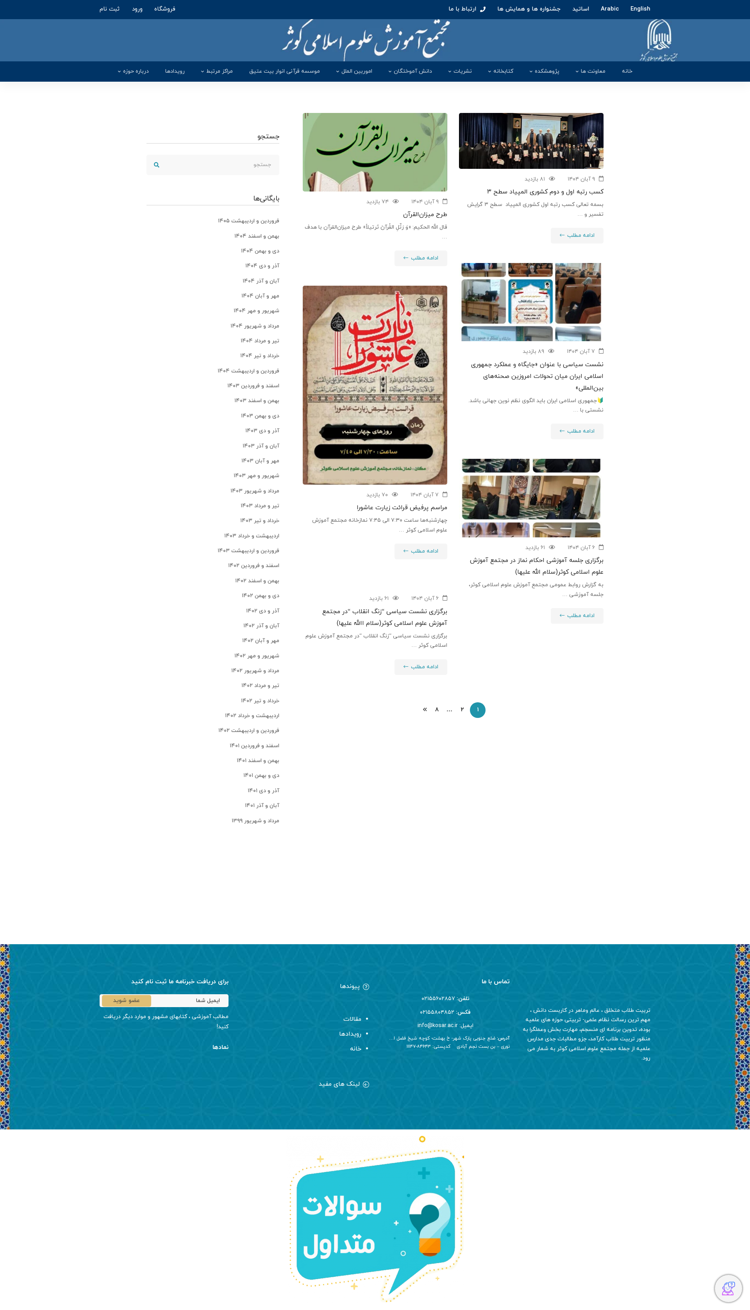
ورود (137, 9)
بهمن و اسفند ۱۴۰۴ (256, 236)
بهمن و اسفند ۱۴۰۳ (256, 400)
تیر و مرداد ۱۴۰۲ (260, 685)
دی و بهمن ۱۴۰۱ (261, 775)
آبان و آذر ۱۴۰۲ (261, 626)
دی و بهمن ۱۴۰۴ (260, 251)
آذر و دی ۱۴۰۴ (262, 266)
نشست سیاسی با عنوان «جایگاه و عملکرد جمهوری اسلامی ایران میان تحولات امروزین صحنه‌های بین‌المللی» (537, 376)
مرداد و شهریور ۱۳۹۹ (255, 821)
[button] (304, 987)
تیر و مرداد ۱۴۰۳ (260, 506)
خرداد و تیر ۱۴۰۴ (259, 356)
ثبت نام (110, 9)
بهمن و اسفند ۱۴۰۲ (257, 581)
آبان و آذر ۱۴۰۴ (261, 281)
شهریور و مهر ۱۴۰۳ (256, 476)
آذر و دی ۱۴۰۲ (262, 611)
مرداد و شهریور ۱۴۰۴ (254, 326)
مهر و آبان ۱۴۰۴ (260, 296)
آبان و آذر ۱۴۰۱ (262, 805)
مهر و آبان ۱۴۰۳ (260, 461)
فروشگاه (164, 9)
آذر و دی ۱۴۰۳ (262, 431)
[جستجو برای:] (212, 164)
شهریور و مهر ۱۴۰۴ (256, 311)
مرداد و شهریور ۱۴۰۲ (255, 671)
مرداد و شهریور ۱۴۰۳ (254, 491)
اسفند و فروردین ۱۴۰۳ (253, 386)
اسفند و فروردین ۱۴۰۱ (254, 746)
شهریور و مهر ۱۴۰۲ (256, 656)
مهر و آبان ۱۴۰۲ (260, 640)
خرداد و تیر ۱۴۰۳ (259, 520)
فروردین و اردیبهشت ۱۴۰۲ (248, 730)
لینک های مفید (339, 1084)
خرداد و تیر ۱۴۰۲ (260, 701)
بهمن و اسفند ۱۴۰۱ (258, 760)
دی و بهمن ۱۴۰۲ (260, 596)
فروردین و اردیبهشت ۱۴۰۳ (248, 551)
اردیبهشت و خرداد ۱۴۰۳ (251, 536)
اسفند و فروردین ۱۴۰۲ (253, 565)
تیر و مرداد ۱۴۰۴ (260, 341)
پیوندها (350, 986)
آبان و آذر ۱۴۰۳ (261, 446)
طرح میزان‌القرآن (424, 214)
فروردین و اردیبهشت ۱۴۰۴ (248, 371)
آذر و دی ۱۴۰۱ (263, 791)
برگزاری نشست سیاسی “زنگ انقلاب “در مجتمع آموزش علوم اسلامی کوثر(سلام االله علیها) (384, 617)
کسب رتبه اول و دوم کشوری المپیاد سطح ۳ (545, 192)
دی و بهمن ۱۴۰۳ (260, 416)
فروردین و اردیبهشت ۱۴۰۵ (248, 221)
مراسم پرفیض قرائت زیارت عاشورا (402, 507)
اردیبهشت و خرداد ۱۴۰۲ (252, 715)
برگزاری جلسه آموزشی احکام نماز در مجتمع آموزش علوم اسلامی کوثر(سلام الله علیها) (537, 566)
